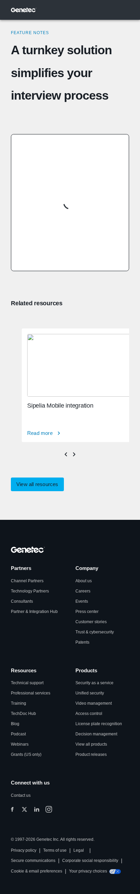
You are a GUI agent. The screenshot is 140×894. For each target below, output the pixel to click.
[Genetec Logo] (24, 10)
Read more (40, 433)
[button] (37, 484)
